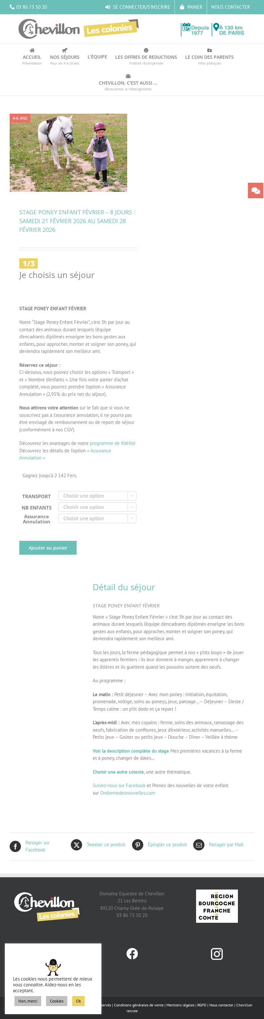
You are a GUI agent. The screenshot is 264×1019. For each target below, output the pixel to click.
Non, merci (27, 1001)
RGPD (201, 1005)
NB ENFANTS (37, 507)
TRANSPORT (36, 496)
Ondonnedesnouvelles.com (127, 793)
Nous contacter (221, 1005)
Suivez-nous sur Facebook (119, 785)
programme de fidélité (113, 443)
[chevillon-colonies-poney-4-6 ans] (68, 153)
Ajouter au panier (48, 548)
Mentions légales (180, 1005)
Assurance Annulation (36, 519)
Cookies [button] (56, 1001)
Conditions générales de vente (139, 1005)
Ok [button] (78, 1001)
